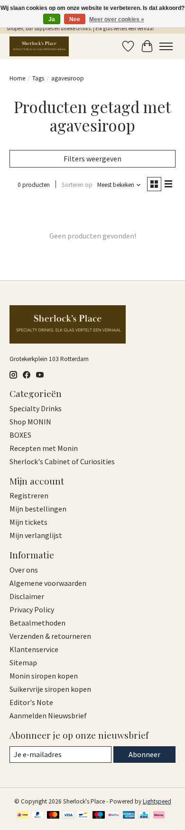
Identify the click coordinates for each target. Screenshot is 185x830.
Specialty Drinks (35, 408)
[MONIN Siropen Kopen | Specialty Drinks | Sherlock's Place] (39, 46)
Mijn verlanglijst (35, 535)
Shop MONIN (30, 421)
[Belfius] (114, 816)
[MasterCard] (53, 816)
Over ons (23, 569)
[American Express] (129, 816)
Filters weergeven (92, 158)
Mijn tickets (28, 522)
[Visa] (68, 816)
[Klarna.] (159, 816)
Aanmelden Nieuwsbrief (48, 715)
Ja (51, 19)
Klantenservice (33, 649)
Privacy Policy (31, 609)
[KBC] (144, 816)
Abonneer (144, 754)
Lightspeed (157, 801)
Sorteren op (77, 185)
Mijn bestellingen (37, 508)
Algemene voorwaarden (47, 583)
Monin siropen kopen (43, 675)
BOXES (20, 435)
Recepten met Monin (43, 448)
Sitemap (23, 662)
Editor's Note (31, 702)
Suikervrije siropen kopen (50, 689)
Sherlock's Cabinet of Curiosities (62, 461)
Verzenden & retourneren (50, 636)
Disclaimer (26, 596)
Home (17, 78)
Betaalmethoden (37, 622)
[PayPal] (38, 816)
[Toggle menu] (166, 46)
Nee (74, 19)
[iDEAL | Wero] (22, 816)
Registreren (28, 495)
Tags (38, 78)
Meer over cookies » (116, 19)
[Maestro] (98, 816)
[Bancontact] (83, 816)
